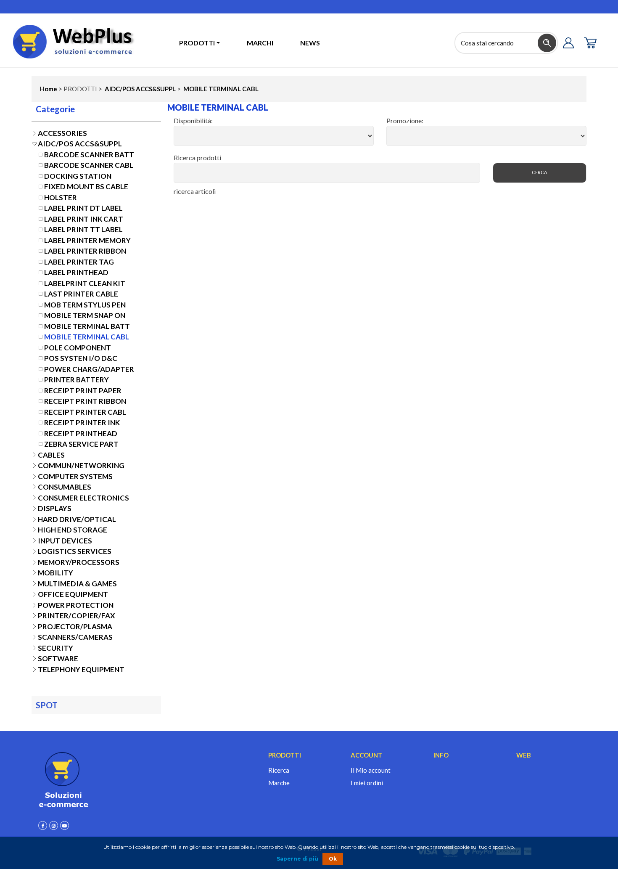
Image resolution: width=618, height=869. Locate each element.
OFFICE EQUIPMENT (73, 594)
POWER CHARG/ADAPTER (89, 369)
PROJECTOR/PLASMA (75, 626)
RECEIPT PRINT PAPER (82, 390)
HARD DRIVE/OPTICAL (77, 519)
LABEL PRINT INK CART (83, 219)
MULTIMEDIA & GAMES (77, 583)
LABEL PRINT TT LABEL (83, 229)
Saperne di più (297, 859)
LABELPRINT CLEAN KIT (84, 283)
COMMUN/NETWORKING (81, 465)
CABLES (51, 454)
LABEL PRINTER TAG (79, 261)
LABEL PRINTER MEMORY (87, 240)
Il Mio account (371, 770)
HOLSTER (60, 197)
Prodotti (197, 43)
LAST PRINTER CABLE (81, 293)
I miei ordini (367, 783)
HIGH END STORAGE (72, 529)
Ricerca (278, 770)
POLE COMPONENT (77, 347)
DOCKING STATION (77, 176)
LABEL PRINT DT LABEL (83, 208)
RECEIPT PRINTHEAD (80, 433)
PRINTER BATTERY (76, 379)
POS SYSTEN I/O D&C (80, 358)
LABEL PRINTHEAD (76, 272)
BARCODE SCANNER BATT (89, 154)
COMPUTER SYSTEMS (75, 476)
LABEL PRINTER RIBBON (85, 250)
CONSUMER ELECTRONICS (83, 497)
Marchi (260, 43)
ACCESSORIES (62, 133)
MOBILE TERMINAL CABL (220, 89)
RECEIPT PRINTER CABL (85, 412)
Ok (333, 859)
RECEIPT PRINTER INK (82, 422)
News (310, 43)
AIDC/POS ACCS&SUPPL (139, 89)
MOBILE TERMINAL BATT (87, 326)
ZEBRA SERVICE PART (81, 444)
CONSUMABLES (64, 486)
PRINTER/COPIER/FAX (76, 615)
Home (48, 89)
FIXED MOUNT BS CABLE (86, 186)
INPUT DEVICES (65, 540)
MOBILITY (55, 572)
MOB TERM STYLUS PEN (85, 304)
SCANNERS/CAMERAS (75, 637)
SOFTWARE (58, 658)
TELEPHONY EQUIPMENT (81, 669)
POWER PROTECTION (76, 605)
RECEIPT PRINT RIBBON (85, 401)
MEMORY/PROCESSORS (78, 562)
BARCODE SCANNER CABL (88, 165)
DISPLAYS (54, 508)
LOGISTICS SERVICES (74, 551)
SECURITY (55, 648)
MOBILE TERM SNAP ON (84, 315)
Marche (279, 783)
